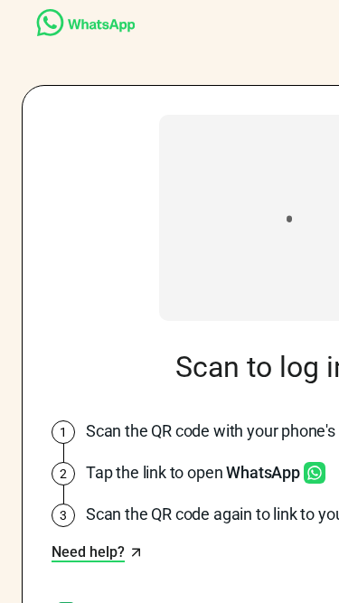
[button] (97, 552)
